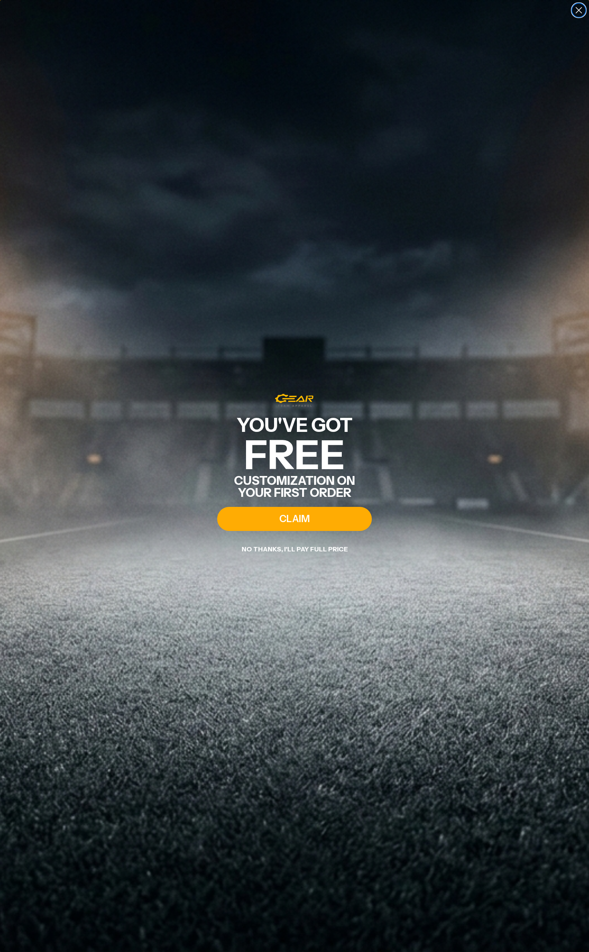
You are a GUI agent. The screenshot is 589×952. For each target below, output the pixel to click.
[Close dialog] (579, 10)
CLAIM (294, 519)
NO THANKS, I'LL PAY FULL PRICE (295, 549)
